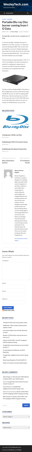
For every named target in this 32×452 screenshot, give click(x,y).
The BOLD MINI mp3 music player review (15, 322)
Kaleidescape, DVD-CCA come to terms (15, 142)
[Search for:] (16, 405)
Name (4, 283)
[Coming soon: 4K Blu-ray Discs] (16, 124)
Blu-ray (4, 19)
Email (4, 291)
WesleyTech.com (15, 4)
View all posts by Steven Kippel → (21, 239)
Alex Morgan (7, 377)
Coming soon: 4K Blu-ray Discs (12, 135)
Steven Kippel (14, 31)
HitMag (19, 450)
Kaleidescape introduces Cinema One (14, 149)
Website (5, 299)
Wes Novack (6, 396)
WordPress (12, 450)
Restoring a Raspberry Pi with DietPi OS (14, 360)
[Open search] (27, 13)
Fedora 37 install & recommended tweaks (15, 363)
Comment (5, 260)
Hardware (9, 19)
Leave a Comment (23, 31)
